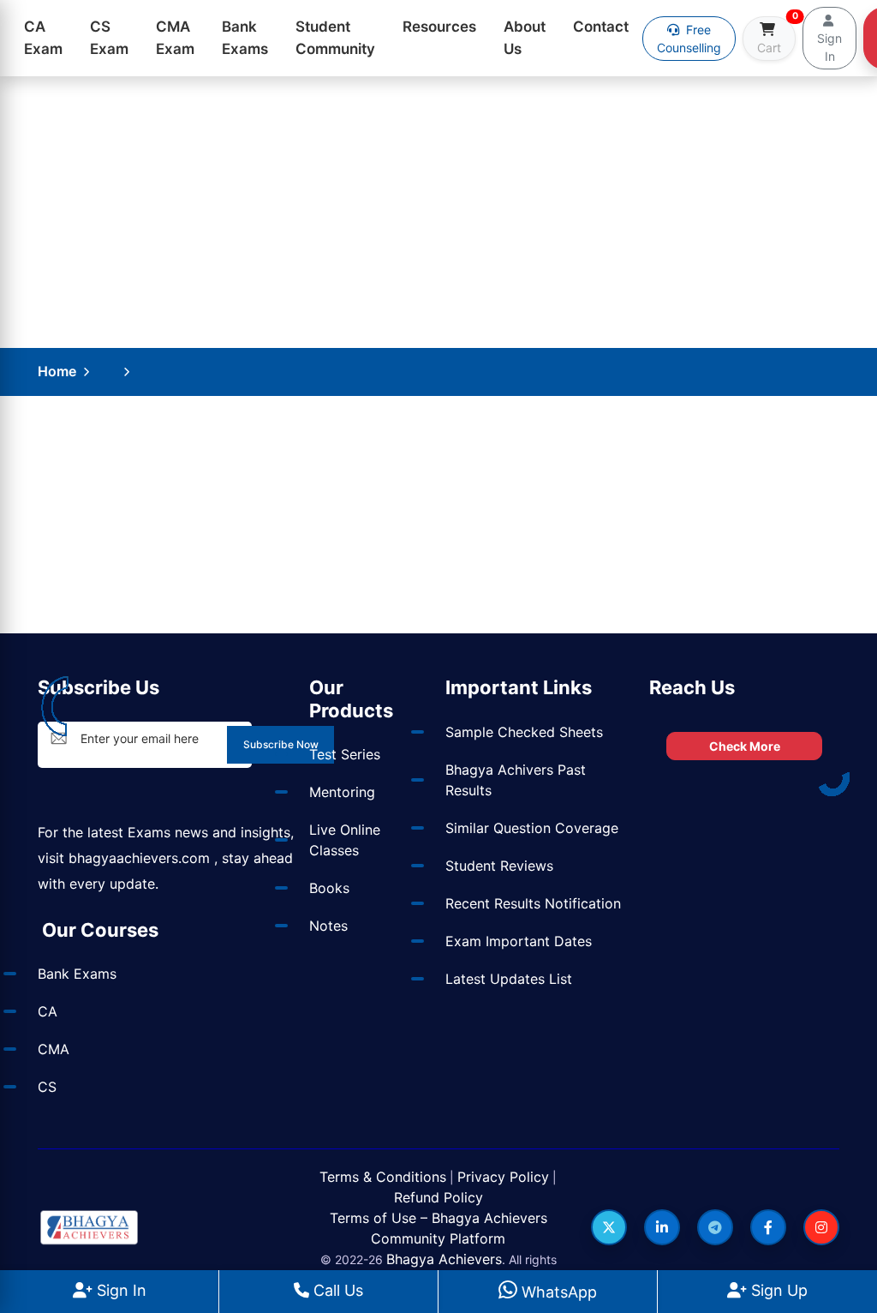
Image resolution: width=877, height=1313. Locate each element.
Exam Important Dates (518, 941)
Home (57, 371)
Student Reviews (499, 865)
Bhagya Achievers (444, 1259)
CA (47, 1011)
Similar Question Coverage (531, 827)
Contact (601, 26)
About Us (525, 37)
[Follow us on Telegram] (715, 1227)
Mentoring (342, 791)
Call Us (336, 1290)
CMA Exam (175, 37)
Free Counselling (689, 38)
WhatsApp (557, 1292)
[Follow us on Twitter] (609, 1227)
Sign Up (777, 1290)
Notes (328, 925)
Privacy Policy (503, 1176)
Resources (439, 26)
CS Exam (109, 37)
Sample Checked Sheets (524, 731)
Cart (776, 35)
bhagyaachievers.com (139, 857)
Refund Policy (438, 1197)
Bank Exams (245, 37)
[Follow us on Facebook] (768, 1227)
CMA (53, 1049)
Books (329, 887)
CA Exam (43, 37)
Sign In (119, 1290)
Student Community (335, 37)
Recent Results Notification (533, 903)
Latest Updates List (508, 978)
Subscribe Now (281, 744)
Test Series (344, 754)
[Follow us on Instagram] (821, 1227)
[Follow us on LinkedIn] (662, 1227)
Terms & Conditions (382, 1176)
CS (47, 1086)
